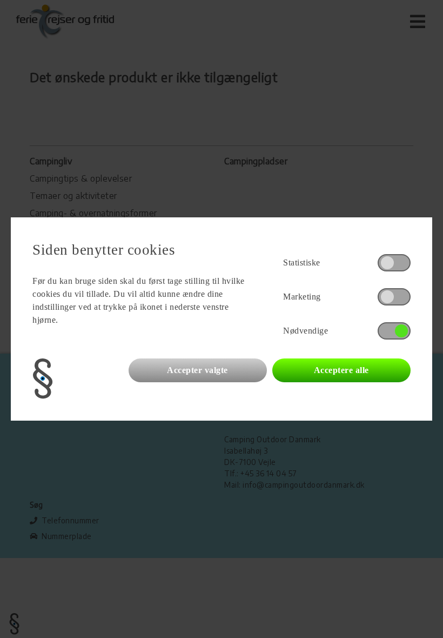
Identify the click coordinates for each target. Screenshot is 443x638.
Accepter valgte (197, 370)
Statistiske (301, 262)
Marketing (302, 296)
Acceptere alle (341, 370)
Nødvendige (305, 330)
